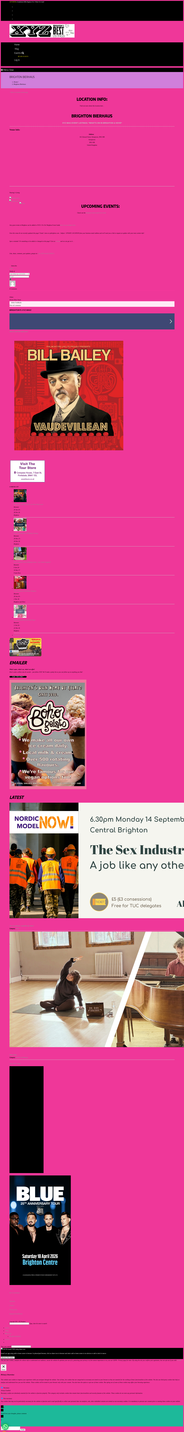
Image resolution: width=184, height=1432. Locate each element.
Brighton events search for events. (96, 213)
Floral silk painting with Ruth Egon (24, 620)
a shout (58, 241)
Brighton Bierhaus (20, 84)
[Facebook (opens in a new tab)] (14, 10)
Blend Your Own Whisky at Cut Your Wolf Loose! (28, 504)
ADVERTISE (13, 2)
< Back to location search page (18, 92)
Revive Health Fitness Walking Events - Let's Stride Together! (32, 562)
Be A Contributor (14, 1293)
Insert (22, 1430)
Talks (17, 928)
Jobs (10, 1288)
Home (7, 1328)
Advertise (12, 1301)
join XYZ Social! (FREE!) (46, 253)
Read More (4, 1363)
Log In (7, 1339)
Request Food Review (15, 1314)
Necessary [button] (4, 1385)
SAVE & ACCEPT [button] (6, 1404)
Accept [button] (179, 1360)
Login (11, 268)
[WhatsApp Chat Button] (5, 1426)
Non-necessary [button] (5, 1396)
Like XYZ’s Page (15, 1063)
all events (16, 635)
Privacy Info (13, 1309)
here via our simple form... (68, 225)
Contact (11, 1305)
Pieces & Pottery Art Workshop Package (26, 533)
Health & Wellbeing (22, 1057)
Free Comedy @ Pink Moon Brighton (25, 591)
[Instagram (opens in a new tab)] (14, 14)
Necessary (6, 1388)
